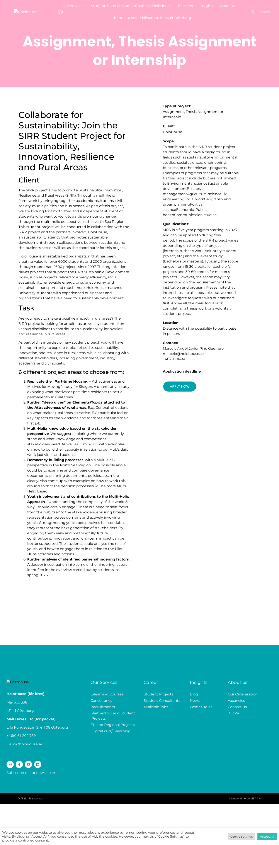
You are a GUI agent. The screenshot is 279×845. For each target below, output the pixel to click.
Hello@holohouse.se (24, 744)
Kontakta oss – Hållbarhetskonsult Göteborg (152, 18)
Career (151, 682)
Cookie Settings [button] (241, 836)
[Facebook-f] (19, 764)
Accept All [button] (267, 836)
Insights (206, 6)
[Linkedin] (37, 764)
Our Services (73, 6)
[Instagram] (10, 764)
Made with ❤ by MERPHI (245, 798)
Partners (185, 6)
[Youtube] (28, 764)
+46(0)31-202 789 (21, 736)
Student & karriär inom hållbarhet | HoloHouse (131, 6)
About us (228, 6)
